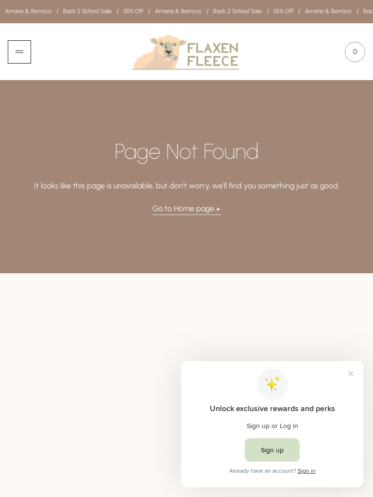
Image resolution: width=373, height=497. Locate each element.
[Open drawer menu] (19, 52)
